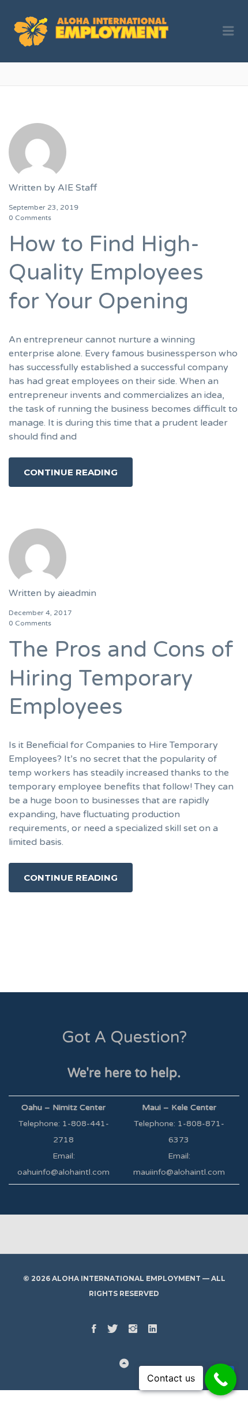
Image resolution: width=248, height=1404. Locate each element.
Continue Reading (71, 472)
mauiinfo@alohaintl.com (179, 1172)
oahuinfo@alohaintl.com (63, 1172)
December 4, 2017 (40, 613)
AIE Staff (77, 187)
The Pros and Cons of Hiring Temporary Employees (121, 678)
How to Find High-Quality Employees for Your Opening (106, 273)
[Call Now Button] (220, 1379)
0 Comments (30, 218)
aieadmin (77, 593)
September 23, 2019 (43, 207)
